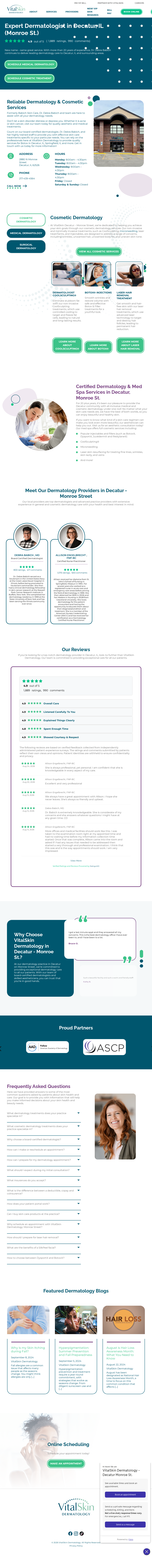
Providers (71, 11)
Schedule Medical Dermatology (31, 64)
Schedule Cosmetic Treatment (29, 78)
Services (51, 11)
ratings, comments (68, 41)
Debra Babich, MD (54, 808)
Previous (6, 1045)
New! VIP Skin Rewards (92, 11)
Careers (139, 3)
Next (145, 1045)
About (33, 11)
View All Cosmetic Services (99, 251)
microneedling (128, 231)
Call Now (14, 186)
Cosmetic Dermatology (26, 220)
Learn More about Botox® (98, 347)
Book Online (131, 11)
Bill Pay (109, 12)
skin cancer (16, 123)
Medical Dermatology (26, 233)
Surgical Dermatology (26, 246)
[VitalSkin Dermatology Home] (16, 9)
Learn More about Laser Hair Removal (130, 345)
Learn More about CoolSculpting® (67, 345)
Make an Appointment (66, 1463)
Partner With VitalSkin (110, 3)
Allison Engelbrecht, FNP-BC (60, 763)
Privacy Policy (76, 1546)
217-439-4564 (27, 178)
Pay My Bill (80, 3)
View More (76, 860)
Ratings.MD (94, 866)
